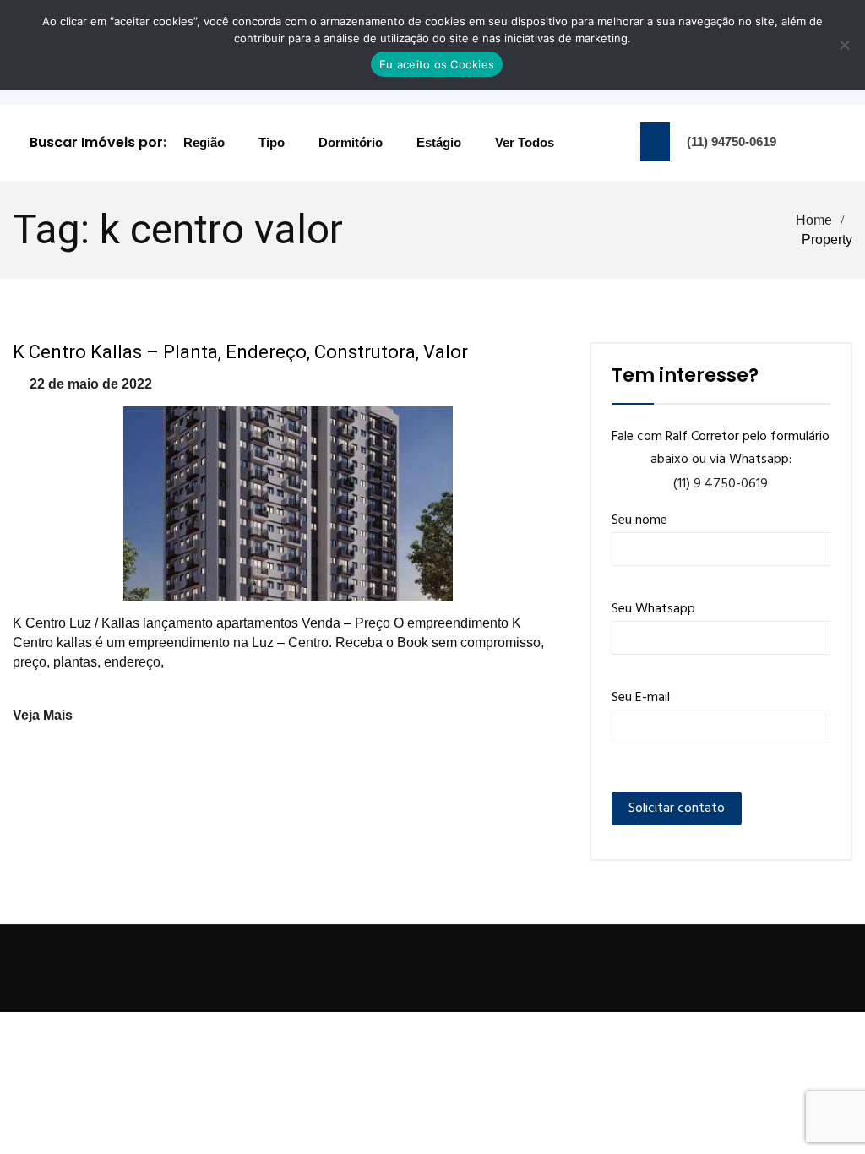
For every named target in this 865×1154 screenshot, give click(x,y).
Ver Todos (524, 142)
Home (814, 220)
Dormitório (350, 142)
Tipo (271, 142)
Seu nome (639, 520)
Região (204, 142)
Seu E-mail (641, 698)
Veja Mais (43, 715)
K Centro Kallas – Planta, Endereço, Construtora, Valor (240, 351)
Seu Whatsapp (653, 609)
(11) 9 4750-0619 (720, 484)
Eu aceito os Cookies (436, 64)
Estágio (438, 142)
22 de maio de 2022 (91, 384)
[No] (843, 44)
